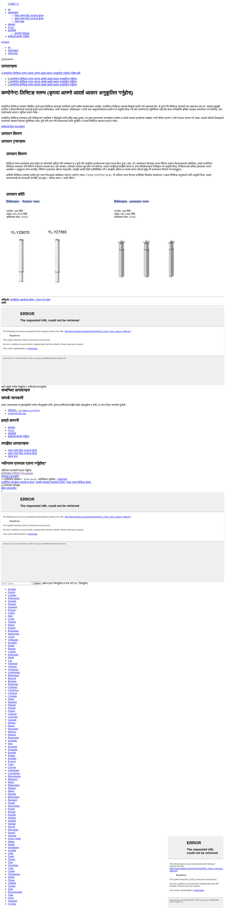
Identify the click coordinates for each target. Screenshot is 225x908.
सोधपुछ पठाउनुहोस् (10, 476)
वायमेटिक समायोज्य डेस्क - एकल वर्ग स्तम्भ (30, 299)
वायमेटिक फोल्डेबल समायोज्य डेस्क (17, 482)
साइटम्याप (62, 479)
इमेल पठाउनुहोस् (8, 488)
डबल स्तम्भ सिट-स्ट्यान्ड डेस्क (28, 18)
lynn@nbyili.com (17, 413)
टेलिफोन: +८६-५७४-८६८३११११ (24, 410)
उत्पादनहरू (13, 12)
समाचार (11, 24)
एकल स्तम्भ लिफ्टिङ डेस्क (78, 482)
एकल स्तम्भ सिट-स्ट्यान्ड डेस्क (29, 15)
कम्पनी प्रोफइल (21, 33)
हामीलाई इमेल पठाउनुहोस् (13, 126)
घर (9, 9)
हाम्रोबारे (12, 30)
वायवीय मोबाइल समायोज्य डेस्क (50, 482)
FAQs (11, 27)
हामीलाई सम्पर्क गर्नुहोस (18, 36)
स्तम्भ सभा (19, 21)
